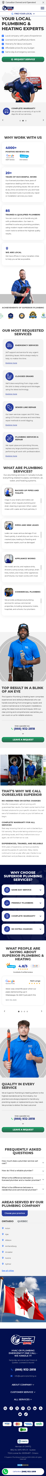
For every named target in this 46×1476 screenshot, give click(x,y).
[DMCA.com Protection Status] (23, 1464)
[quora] (5, 1408)
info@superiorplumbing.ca (25, 1376)
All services (21, 1399)
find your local (23, 14)
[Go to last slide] (4, 1011)
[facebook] (11, 1408)
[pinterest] (23, 1408)
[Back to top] (41, 1464)
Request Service (24, 59)
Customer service (21, 1392)
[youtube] (20, 1414)
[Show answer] (43, 1163)
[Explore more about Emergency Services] (10, 345)
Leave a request (23, 739)
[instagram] (29, 1408)
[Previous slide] (3, 120)
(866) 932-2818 (24, 728)
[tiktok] (26, 1414)
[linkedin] (35, 1408)
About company (22, 1384)
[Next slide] (43, 120)
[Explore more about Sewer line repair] (10, 407)
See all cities (8, 1271)
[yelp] (40, 1408)
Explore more (11, 363)
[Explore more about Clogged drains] (10, 376)
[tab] (20, 120)
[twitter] (17, 1408)
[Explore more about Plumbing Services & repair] (10, 438)
